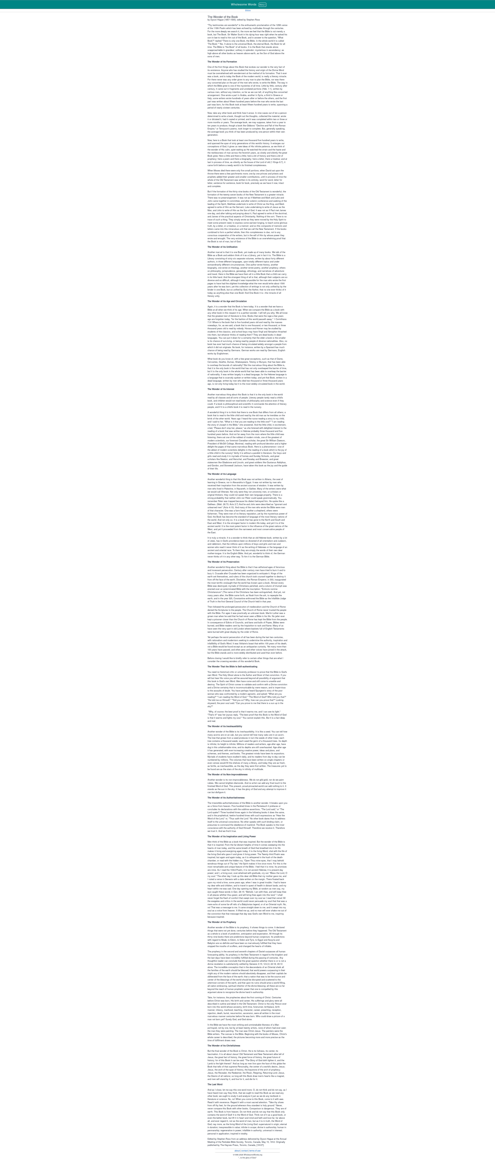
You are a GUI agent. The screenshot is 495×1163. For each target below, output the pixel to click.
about (237, 1150)
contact (244, 1150)
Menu (261, 5)
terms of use (255, 1150)
